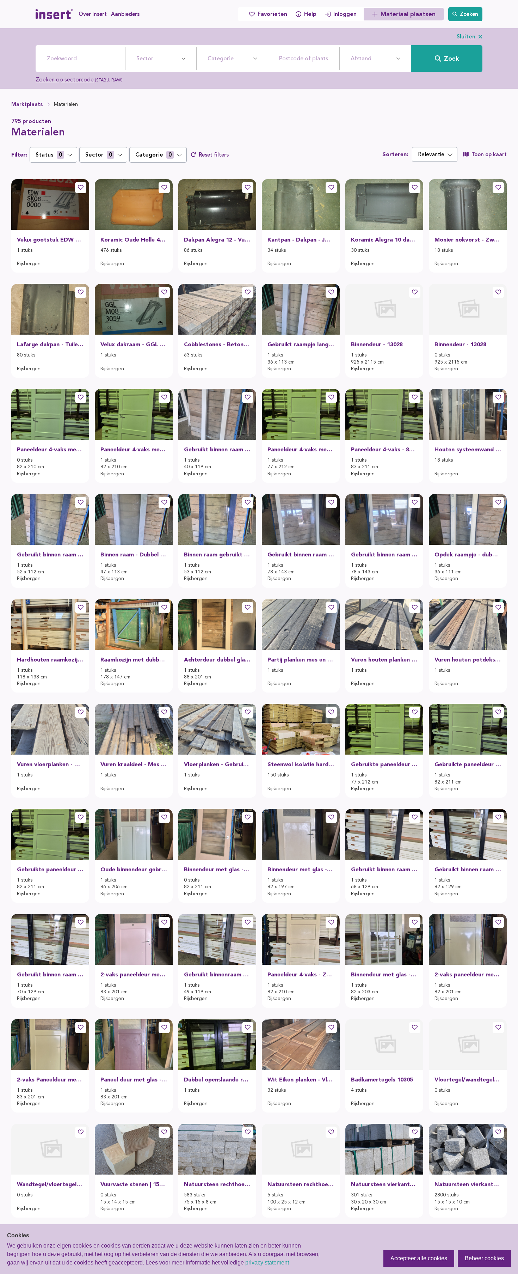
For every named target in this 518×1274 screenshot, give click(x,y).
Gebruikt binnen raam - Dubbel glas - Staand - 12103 (467, 869)
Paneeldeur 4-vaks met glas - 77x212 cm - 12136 (300, 449)
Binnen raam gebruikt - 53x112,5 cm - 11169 (217, 554)
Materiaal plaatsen (408, 14)
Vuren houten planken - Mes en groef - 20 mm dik (384, 659)
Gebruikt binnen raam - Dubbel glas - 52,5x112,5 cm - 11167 (50, 554)
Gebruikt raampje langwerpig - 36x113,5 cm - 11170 (300, 344)
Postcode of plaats (303, 58)
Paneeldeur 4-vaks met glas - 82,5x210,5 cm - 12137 (133, 449)
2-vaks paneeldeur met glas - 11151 (133, 974)
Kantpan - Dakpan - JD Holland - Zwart (300, 239)
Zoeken (469, 14)
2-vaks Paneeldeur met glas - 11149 (50, 1079)
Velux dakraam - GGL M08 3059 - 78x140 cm (133, 344)
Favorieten (272, 14)
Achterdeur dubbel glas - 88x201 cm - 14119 (217, 659)
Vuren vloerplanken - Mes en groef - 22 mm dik (50, 764)
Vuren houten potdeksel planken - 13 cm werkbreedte (467, 659)
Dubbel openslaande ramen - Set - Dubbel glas (217, 1079)
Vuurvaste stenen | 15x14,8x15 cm (133, 1184)
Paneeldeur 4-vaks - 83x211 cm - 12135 (384, 449)
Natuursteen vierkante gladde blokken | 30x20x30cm (384, 1184)
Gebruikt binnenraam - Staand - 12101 (217, 974)
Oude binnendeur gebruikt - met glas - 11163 (133, 869)
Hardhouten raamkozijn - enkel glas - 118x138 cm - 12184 (50, 659)
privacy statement (267, 1263)
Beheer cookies (484, 1258)
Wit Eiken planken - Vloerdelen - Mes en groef (300, 1079)
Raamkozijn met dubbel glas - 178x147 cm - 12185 (133, 659)
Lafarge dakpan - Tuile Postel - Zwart (50, 344)
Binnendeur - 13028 (377, 344)
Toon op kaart (489, 154)
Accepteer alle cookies (418, 1258)
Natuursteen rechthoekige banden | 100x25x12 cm (300, 1184)
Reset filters (214, 155)
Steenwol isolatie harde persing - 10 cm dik (300, 764)
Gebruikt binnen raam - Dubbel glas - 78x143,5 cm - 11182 (300, 554)
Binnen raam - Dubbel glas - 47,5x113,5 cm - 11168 (133, 554)
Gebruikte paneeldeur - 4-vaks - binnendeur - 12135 (467, 764)
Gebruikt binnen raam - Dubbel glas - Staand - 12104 (384, 869)
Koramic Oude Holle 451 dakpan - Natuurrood (133, 239)
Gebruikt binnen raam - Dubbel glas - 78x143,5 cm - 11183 (384, 554)
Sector (144, 58)
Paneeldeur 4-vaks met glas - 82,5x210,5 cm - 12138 (50, 449)
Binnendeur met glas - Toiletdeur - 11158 (300, 869)
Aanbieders (125, 14)
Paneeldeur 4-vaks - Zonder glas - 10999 (300, 974)
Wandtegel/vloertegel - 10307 (50, 1184)
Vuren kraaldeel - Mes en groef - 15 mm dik (133, 764)
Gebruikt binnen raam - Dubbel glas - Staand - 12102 (50, 974)
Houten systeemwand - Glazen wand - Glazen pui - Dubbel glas (467, 449)
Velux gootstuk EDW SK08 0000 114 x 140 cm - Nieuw (50, 239)
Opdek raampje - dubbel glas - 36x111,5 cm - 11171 (467, 554)
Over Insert (93, 14)
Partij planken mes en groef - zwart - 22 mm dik (300, 659)
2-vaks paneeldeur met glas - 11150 (467, 974)
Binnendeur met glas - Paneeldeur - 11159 (217, 869)
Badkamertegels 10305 (382, 1079)
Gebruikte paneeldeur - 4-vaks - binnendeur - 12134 (50, 869)
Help (310, 14)
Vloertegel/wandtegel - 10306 (467, 1079)
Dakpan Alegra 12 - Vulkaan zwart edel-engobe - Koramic (217, 239)
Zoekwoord (62, 58)
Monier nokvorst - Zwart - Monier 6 (467, 239)
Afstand (361, 58)
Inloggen (345, 14)
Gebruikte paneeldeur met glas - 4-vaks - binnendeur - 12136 (384, 764)
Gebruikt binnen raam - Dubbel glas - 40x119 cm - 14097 (217, 449)
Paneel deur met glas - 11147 (133, 1079)
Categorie (221, 58)
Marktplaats (27, 104)
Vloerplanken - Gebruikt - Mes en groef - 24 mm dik (217, 764)
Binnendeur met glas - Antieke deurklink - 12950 (384, 974)
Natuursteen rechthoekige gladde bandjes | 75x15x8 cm (217, 1184)
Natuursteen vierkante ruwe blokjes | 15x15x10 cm (467, 1184)
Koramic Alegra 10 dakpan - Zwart (384, 239)
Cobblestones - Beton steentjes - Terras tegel (217, 344)
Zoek (451, 58)
